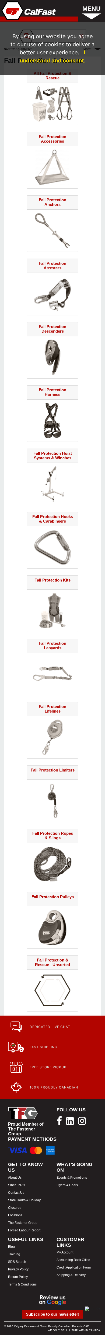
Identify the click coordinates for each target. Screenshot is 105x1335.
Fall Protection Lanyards (52, 645)
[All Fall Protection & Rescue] (52, 103)
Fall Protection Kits (52, 580)
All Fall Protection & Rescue (52, 75)
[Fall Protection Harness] (52, 420)
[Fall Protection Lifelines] (52, 737)
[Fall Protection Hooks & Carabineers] (52, 547)
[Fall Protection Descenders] (52, 357)
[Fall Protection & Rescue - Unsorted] (52, 990)
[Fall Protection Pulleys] (52, 927)
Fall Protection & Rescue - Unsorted (52, 962)
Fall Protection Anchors (52, 202)
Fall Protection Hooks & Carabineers (52, 518)
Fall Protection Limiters (53, 770)
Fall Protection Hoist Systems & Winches (52, 455)
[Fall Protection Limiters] (52, 800)
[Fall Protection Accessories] (52, 167)
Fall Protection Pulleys (53, 896)
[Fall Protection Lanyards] (52, 673)
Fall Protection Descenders (52, 328)
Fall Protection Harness (52, 392)
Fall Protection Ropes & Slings (52, 835)
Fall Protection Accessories (52, 138)
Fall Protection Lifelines (52, 708)
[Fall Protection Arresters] (52, 293)
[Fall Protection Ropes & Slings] (52, 863)
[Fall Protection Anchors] (52, 230)
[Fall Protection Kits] (52, 610)
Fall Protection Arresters (52, 265)
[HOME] (28, 10)
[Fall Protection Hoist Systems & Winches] (52, 483)
